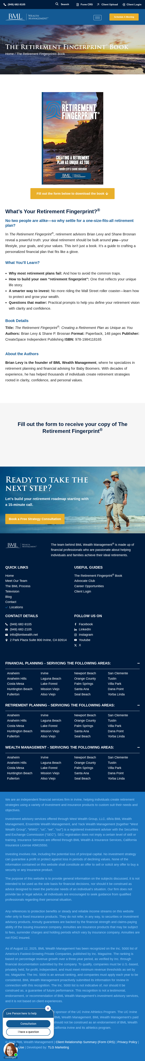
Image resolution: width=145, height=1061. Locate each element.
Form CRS (87, 4)
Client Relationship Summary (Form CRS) (85, 1042)
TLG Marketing (58, 1047)
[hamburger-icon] (98, 17)
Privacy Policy (127, 1042)
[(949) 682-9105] (5, 4)
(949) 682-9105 (16, 4)
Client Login (134, 4)
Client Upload (110, 4)
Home (9, 54)
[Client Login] (123, 4)
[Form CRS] (77, 4)
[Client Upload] (98, 4)
